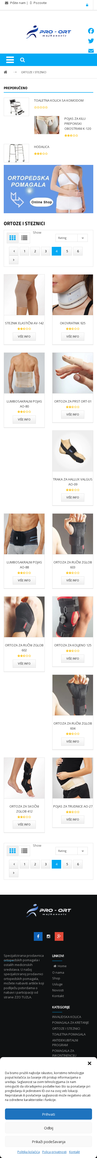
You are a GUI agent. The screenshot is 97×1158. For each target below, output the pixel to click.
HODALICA (41, 146)
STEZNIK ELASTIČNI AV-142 (24, 323)
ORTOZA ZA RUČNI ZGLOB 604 (72, 726)
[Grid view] (12, 238)
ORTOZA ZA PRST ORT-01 (73, 401)
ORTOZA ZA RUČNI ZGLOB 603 (72, 564)
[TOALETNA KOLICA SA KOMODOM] (16, 106)
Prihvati (48, 1114)
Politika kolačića (28, 1152)
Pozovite (40, 2)
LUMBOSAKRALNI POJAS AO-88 (24, 564)
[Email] (91, 51)
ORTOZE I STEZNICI (33, 72)
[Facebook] (38, 936)
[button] (89, 1063)
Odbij (48, 1127)
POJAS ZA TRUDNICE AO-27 (73, 806)
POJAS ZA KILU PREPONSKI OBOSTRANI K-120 (77, 123)
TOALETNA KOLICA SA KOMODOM (59, 100)
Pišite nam (18, 2)
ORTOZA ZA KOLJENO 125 (73, 645)
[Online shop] (48, 189)
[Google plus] (59, 936)
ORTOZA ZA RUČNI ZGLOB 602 (24, 647)
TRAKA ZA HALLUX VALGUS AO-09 (73, 481)
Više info (24, 336)
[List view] (24, 238)
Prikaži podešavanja (48, 1141)
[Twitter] (48, 936)
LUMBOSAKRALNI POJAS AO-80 (24, 404)
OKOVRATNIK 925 (73, 323)
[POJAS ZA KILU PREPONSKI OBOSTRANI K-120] (46, 125)
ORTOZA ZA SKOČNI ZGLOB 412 (24, 809)
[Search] (22, 60)
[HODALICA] (16, 153)
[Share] (91, 61)
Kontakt (74, 1152)
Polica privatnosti (54, 1152)
